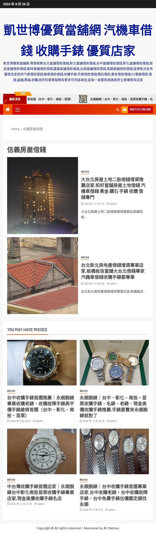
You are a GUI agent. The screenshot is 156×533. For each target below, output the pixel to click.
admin (113, 203)
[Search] (117, 110)
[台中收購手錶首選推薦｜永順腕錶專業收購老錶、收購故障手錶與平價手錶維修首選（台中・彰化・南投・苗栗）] (42, 362)
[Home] (7, 110)
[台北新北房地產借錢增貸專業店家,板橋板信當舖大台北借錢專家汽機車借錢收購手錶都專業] (42, 275)
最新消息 (85, 172)
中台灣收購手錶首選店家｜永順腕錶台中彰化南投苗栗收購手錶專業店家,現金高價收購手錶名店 (40, 492)
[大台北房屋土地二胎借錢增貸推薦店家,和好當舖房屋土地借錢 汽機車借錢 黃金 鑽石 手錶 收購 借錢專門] (42, 195)
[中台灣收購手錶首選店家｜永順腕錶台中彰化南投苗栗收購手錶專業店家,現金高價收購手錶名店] (42, 451)
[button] (17, 110)
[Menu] (17, 110)
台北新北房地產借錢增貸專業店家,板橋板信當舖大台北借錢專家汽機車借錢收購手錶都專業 (113, 270)
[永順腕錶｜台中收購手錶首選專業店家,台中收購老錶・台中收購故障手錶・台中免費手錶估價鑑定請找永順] (114, 451)
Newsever (91, 528)
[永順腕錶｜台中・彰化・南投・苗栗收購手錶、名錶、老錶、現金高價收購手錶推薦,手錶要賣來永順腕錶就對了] (114, 362)
